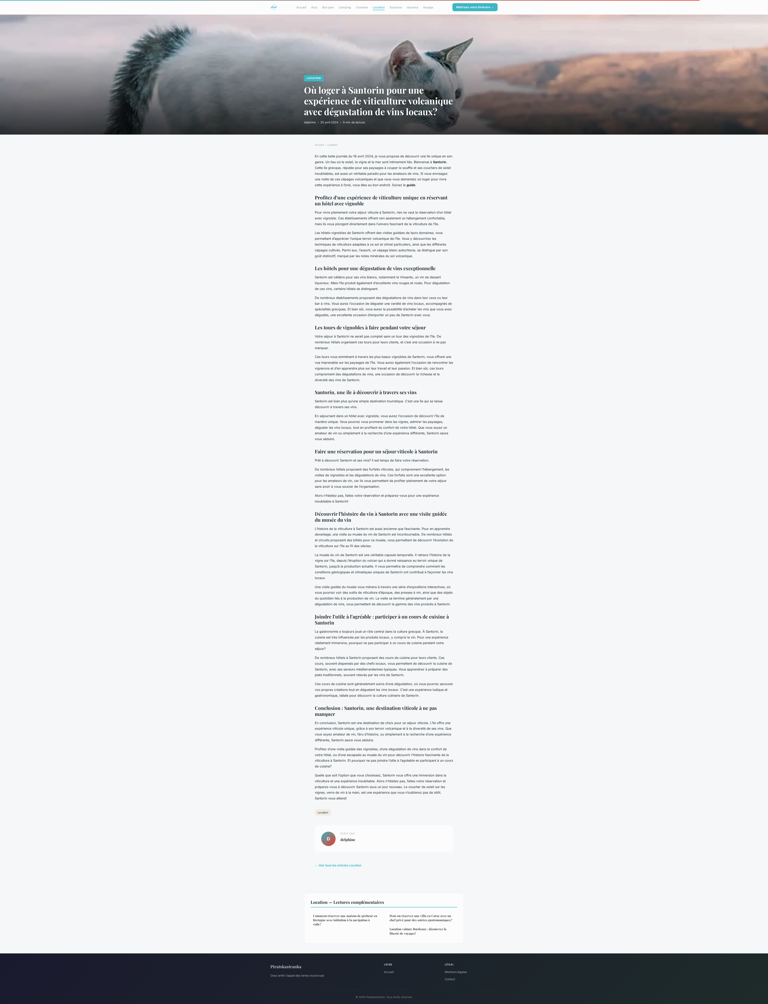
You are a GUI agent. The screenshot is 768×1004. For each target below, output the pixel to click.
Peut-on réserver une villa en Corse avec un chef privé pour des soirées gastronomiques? (421, 918)
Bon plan (328, 7)
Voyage (428, 7)
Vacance (412, 7)
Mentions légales (456, 972)
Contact (450, 979)
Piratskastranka (285, 966)
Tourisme (395, 7)
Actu (314, 7)
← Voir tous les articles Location (338, 865)
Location (379, 7)
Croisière (362, 7)
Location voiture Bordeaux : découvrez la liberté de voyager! (418, 931)
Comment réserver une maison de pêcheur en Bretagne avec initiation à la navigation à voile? (345, 920)
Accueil (301, 7)
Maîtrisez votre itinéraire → (475, 7)
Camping (345, 7)
